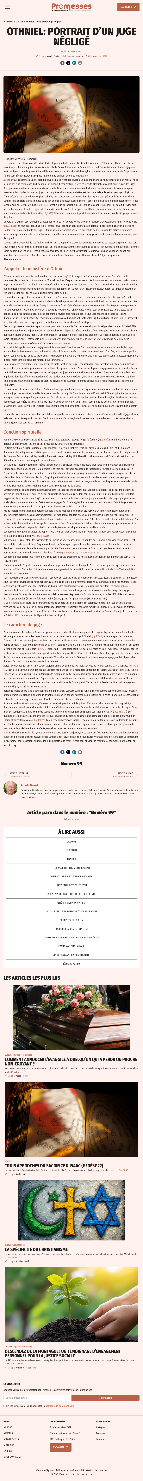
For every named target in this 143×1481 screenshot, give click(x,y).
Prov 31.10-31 (120, 711)
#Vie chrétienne (75, 51)
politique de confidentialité (60, 1405)
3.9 (46, 205)
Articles (19, 21)
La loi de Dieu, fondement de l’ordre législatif (71, 911)
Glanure (71, 841)
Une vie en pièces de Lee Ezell (71, 885)
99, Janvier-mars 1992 (97, 56)
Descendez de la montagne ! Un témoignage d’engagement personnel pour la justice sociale (63, 1353)
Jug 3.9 (67, 276)
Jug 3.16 (65, 552)
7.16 (80, 552)
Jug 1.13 (40, 205)
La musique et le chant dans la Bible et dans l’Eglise (72, 937)
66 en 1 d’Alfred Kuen (71, 920)
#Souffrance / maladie (21, 1054)
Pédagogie (71, 859)
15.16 (95, 552)
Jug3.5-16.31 (10, 225)
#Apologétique (18, 1245)
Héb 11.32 (15, 615)
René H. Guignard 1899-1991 (71, 902)
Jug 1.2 (43, 213)
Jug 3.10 (103, 439)
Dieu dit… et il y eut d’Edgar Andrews (71, 876)
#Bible (64, 51)
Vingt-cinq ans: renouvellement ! (71, 955)
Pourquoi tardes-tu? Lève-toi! (71, 928)
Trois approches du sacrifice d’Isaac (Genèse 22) (54, 1165)
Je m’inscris (105, 1397)
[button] (7, 7)
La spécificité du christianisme (36, 1249)
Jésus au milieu (71, 963)
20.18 (49, 213)
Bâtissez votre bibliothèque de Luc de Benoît (71, 894)
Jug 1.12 (40, 648)
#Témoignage (11, 1346)
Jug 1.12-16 (97, 636)
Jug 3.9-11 (85, 175)
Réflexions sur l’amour (71, 946)
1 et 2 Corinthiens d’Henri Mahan (71, 867)
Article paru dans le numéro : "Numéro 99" (71, 812)
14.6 (90, 552)
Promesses (8, 21)
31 (71, 552)
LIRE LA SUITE (13, 1071)
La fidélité (71, 850)
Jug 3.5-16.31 (42, 535)
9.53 (85, 552)
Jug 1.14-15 (39, 720)
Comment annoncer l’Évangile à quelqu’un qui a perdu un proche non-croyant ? (71, 1062)
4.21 (75, 552)
